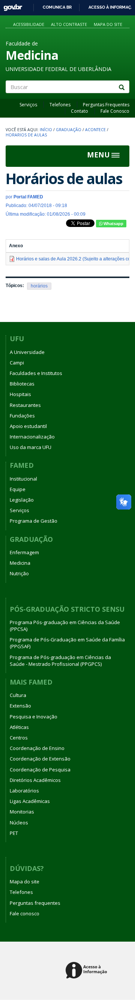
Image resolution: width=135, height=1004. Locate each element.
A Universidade (27, 352)
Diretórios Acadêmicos (35, 780)
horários (39, 286)
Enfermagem (24, 552)
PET (14, 833)
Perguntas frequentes (35, 903)
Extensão (20, 705)
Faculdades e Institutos (36, 373)
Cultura (18, 695)
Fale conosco (24, 913)
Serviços (28, 104)
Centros (19, 737)
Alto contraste (69, 24)
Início (46, 129)
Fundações (22, 415)
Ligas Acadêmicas (30, 801)
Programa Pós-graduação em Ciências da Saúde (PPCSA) (65, 625)
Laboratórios (24, 790)
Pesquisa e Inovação (33, 716)
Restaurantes (25, 405)
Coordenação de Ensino (37, 748)
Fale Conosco (114, 111)
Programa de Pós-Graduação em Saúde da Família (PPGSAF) (67, 643)
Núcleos (19, 822)
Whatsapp (112, 223)
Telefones (60, 104)
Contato (79, 111)
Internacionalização (32, 436)
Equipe (18, 489)
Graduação (68, 129)
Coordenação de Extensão (40, 758)
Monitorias (22, 811)
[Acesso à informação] (88, 971)
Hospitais (20, 394)
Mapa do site (108, 24)
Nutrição (19, 573)
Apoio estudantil (28, 426)
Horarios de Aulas (26, 135)
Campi (17, 362)
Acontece (95, 129)
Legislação (22, 499)
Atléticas (19, 727)
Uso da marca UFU (30, 447)
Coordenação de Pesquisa (40, 769)
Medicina (20, 562)
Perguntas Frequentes (106, 104)
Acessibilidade (28, 24)
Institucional (23, 478)
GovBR (10, 5)
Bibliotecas (22, 383)
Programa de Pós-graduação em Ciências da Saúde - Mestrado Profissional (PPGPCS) (60, 660)
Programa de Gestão (33, 520)
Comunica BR (57, 7)
